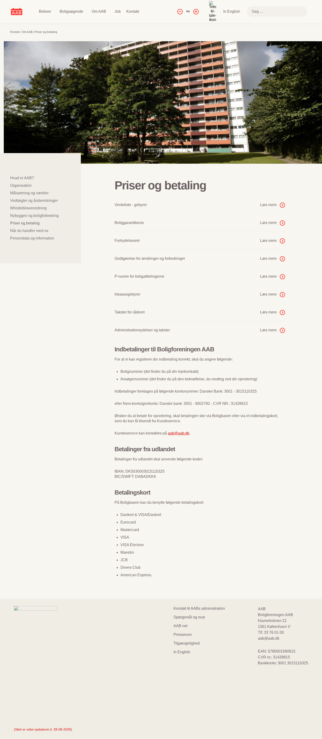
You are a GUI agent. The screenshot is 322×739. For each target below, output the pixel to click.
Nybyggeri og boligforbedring (34, 216)
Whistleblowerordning (28, 208)
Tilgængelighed (186, 643)
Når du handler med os (29, 231)
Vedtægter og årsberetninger (34, 201)
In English (231, 11)
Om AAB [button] (99, 11)
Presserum (182, 635)
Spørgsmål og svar (189, 617)
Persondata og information (32, 238)
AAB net (180, 626)
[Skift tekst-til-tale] (212, 11)
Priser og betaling (25, 223)
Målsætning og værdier (29, 193)
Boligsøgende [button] (71, 11)
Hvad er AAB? (22, 178)
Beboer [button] (45, 11)
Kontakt (132, 11)
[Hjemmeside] (16, 11)
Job (118, 11)
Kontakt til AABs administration (199, 608)
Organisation (21, 185)
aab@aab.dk (178, 433)
